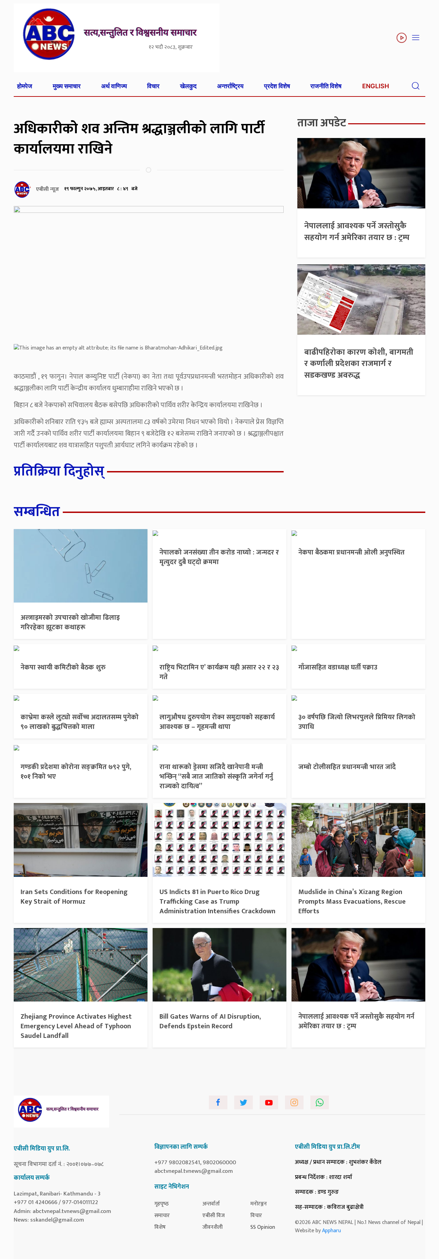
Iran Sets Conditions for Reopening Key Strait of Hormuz (74, 896)
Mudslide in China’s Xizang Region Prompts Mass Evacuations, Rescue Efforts (352, 901)
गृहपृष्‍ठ (161, 1204)
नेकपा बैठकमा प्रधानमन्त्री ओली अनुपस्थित (351, 552)
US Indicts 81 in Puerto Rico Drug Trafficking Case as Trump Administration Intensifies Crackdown (217, 901)
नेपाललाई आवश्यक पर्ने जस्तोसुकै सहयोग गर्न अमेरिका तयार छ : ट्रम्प (357, 231)
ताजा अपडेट (321, 123)
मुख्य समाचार (67, 86)
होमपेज (24, 86)
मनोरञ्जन (258, 1204)
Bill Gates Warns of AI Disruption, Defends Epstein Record (210, 1021)
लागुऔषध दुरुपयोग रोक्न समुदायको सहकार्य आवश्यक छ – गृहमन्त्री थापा (217, 722)
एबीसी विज (213, 1215)
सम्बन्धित (37, 512)
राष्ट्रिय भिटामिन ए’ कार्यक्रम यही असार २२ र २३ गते (219, 672)
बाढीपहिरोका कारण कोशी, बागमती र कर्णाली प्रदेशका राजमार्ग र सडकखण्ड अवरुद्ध (358, 363)
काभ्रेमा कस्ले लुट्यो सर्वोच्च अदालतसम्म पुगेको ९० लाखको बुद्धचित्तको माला (80, 722)
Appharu (331, 1230)
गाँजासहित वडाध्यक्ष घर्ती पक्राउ (337, 667)
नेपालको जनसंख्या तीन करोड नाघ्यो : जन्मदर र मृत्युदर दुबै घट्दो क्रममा (219, 557)
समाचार (162, 1215)
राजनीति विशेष (326, 86)
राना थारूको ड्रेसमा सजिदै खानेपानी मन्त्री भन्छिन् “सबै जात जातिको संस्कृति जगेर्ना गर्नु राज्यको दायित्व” (216, 776)
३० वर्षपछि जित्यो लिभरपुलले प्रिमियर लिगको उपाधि (356, 722)
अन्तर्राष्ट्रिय (230, 86)
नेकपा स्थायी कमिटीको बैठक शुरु (63, 667)
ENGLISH (375, 86)
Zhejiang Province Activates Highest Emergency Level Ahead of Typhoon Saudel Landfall (76, 1026)
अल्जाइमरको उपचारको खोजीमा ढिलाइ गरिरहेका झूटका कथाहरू (70, 622)
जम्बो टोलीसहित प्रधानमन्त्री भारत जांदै (347, 767)
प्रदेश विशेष (277, 86)
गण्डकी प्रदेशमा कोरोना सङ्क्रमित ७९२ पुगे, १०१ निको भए (76, 771)
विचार (153, 86)
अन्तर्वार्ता (211, 1204)
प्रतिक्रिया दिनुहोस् (59, 471)
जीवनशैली (212, 1227)
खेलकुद (188, 86)
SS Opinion (262, 1227)
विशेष (160, 1227)
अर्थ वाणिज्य (114, 86)
